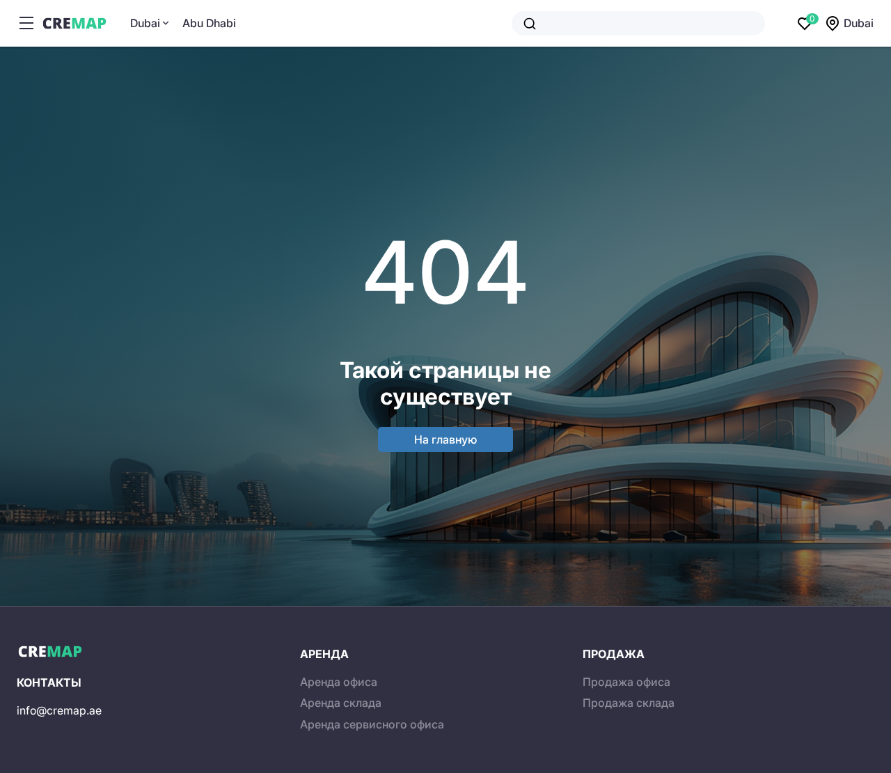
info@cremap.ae (59, 710)
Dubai (145, 23)
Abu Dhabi (209, 23)
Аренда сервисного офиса (372, 724)
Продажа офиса (626, 682)
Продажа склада (629, 703)
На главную (445, 439)
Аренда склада (340, 703)
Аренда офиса (338, 682)
